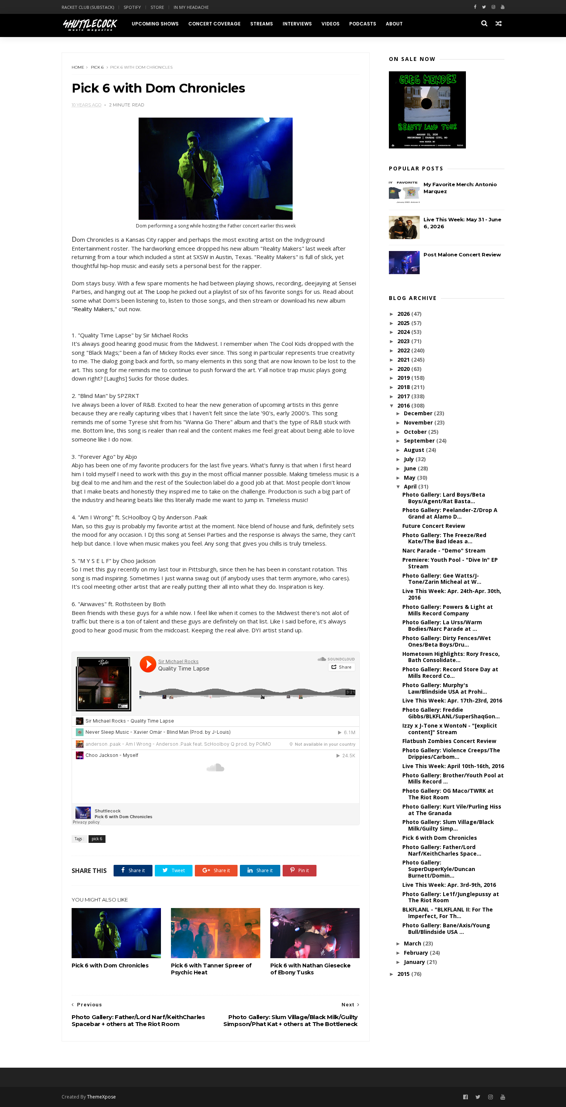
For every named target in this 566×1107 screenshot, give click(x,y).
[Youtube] (502, 7)
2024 (404, 331)
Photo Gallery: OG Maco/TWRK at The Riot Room (448, 794)
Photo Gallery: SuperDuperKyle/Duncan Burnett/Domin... (438, 869)
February (417, 952)
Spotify (132, 7)
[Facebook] (475, 7)
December (419, 413)
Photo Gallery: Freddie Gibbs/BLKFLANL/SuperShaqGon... (451, 713)
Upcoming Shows (155, 23)
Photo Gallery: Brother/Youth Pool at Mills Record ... (453, 778)
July (409, 459)
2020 (404, 368)
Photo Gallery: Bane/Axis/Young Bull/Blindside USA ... (446, 928)
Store (157, 7)
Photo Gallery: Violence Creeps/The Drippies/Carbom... (451, 753)
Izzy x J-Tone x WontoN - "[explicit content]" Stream (449, 729)
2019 (404, 377)
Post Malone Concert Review (462, 254)
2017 (404, 396)
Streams (261, 23)
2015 (404, 973)
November (419, 422)
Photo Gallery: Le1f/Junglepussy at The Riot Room (450, 897)
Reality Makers (93, 309)
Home (78, 67)
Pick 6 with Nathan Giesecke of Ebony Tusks (310, 969)
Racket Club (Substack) (88, 7)
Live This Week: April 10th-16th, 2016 (453, 766)
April (411, 486)
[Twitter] (484, 7)
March (413, 943)
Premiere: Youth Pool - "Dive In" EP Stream (450, 563)
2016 (404, 405)
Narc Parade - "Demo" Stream (444, 550)
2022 (404, 350)
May (410, 477)
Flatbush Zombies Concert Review (449, 741)
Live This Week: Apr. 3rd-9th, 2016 (449, 884)
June (411, 468)
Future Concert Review (433, 525)
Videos (331, 23)
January (415, 961)
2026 (404, 313)
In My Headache (191, 7)
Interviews (297, 23)
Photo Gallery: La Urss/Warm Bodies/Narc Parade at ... (442, 625)
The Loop (157, 291)
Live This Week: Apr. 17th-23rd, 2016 (452, 700)
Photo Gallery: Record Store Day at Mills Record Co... (450, 672)
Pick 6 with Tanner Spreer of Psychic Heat (211, 969)
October (416, 431)
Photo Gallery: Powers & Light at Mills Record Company (447, 610)
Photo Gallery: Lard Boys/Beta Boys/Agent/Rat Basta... (443, 498)
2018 (404, 387)
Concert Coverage (214, 23)
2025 (404, 323)
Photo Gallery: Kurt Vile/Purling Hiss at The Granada (451, 810)
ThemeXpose (101, 1097)
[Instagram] (493, 7)
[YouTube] (503, 1097)
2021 (404, 359)
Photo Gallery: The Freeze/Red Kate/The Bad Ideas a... (444, 538)
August (415, 449)
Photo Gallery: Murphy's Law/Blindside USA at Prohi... (444, 688)
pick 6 (97, 67)
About (394, 23)
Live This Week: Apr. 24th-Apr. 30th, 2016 (451, 594)
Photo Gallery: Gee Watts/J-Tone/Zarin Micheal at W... (441, 579)
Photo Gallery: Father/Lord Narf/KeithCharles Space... (441, 850)
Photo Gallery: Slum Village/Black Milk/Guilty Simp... (448, 825)
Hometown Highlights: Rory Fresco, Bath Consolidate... (451, 657)
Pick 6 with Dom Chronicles (110, 965)
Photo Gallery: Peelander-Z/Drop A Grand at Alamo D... (449, 513)
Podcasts (362, 23)
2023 (404, 341)
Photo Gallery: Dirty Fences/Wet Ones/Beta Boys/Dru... (446, 641)
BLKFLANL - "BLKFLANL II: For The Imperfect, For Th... (447, 913)
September (420, 440)
